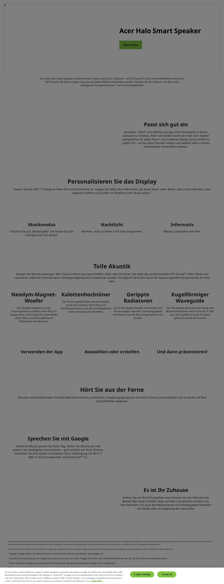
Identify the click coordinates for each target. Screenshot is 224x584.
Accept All (166, 574)
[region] (112, 576)
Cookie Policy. (96, 581)
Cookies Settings (142, 574)
